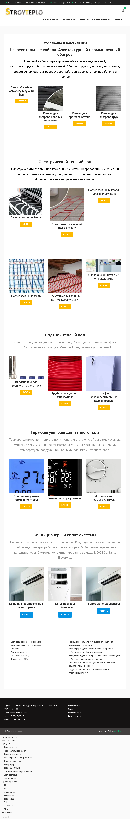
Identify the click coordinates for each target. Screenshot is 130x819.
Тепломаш (9, 799)
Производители (99, 19)
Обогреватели (17, 652)
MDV (6, 788)
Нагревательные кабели (15, 751)
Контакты (118, 19)
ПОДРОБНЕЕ (21, 100)
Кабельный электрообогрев (24, 645)
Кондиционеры (50, 19)
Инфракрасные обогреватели (18, 757)
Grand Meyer (9, 792)
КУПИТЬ (26, 392)
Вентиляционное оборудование (26, 642)
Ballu (6, 802)
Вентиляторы (10, 775)
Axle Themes (119, 731)
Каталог (82, 19)
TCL (6, 785)
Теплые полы (68, 19)
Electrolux (8, 806)
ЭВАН (6, 809)
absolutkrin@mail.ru (61, 2)
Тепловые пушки (12, 768)
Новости (15, 649)
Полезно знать (18, 655)
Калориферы (10, 764)
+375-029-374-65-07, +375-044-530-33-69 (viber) (28, 2)
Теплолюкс (9, 795)
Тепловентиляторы (13, 761)
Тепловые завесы (12, 754)
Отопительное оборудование (18, 771)
